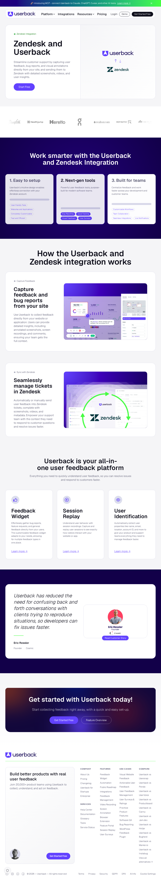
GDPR (115, 873)
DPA (124, 873)
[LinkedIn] (17, 873)
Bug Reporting (126, 824)
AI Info (133, 873)
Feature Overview (96, 720)
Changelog (85, 783)
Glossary (84, 818)
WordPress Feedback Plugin (124, 832)
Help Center (86, 809)
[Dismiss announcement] (151, 3)
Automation (105, 782)
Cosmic (29, 648)
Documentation (87, 814)
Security (104, 873)
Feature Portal (107, 825)
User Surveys (106, 834)
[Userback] (21, 14)
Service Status (87, 827)
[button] (29, 199)
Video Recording (108, 804)
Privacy (91, 873)
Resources (84, 14)
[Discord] (12, 873)
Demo (125, 14)
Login (114, 14)
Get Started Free (142, 14)
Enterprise (85, 796)
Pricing (102, 14)
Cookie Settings (148, 873)
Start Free (24, 87)
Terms (81, 873)
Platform (47, 14)
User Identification (130, 513)
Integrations (66, 14)
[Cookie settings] (7, 870)
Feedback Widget (23, 513)
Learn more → (123, 3)
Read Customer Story (115, 638)
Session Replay (73, 513)
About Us (84, 774)
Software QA (125, 820)
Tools (83, 822)
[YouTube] (6, 873)
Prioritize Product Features (123, 811)
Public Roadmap (108, 787)
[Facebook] (23, 873)
